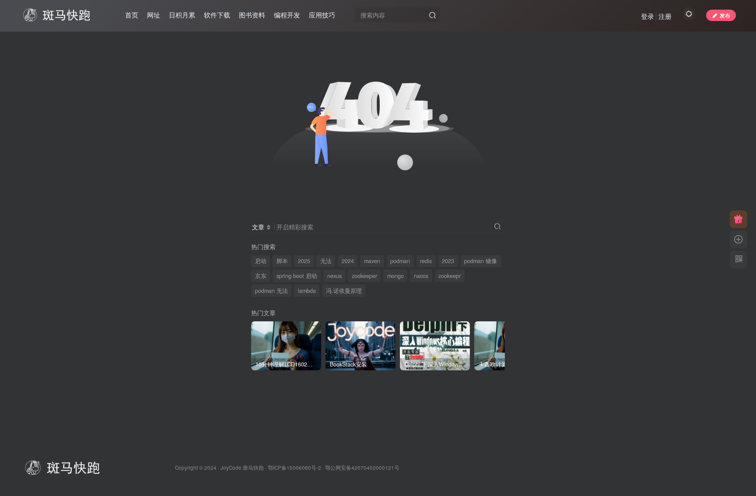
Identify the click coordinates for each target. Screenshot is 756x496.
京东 (260, 276)
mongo (395, 276)
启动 (260, 261)
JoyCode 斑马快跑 (242, 467)
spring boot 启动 (296, 276)
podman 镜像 (480, 261)
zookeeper (364, 276)
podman (400, 261)
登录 (647, 16)
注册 (665, 16)
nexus (334, 276)
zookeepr (449, 276)
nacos (421, 276)
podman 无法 (271, 291)
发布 (725, 15)
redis (426, 261)
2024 (348, 261)
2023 (448, 261)
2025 (304, 261)
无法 (326, 261)
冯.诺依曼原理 (344, 291)
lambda (307, 291)
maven (372, 261)
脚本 (282, 261)
